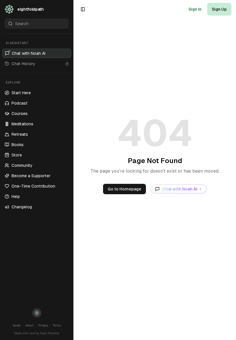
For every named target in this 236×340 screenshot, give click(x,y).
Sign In (195, 9)
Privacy (43, 325)
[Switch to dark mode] (36, 313)
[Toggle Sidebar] (73, 170)
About (29, 325)
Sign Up (219, 9)
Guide (16, 325)
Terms (57, 325)
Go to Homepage (124, 189)
